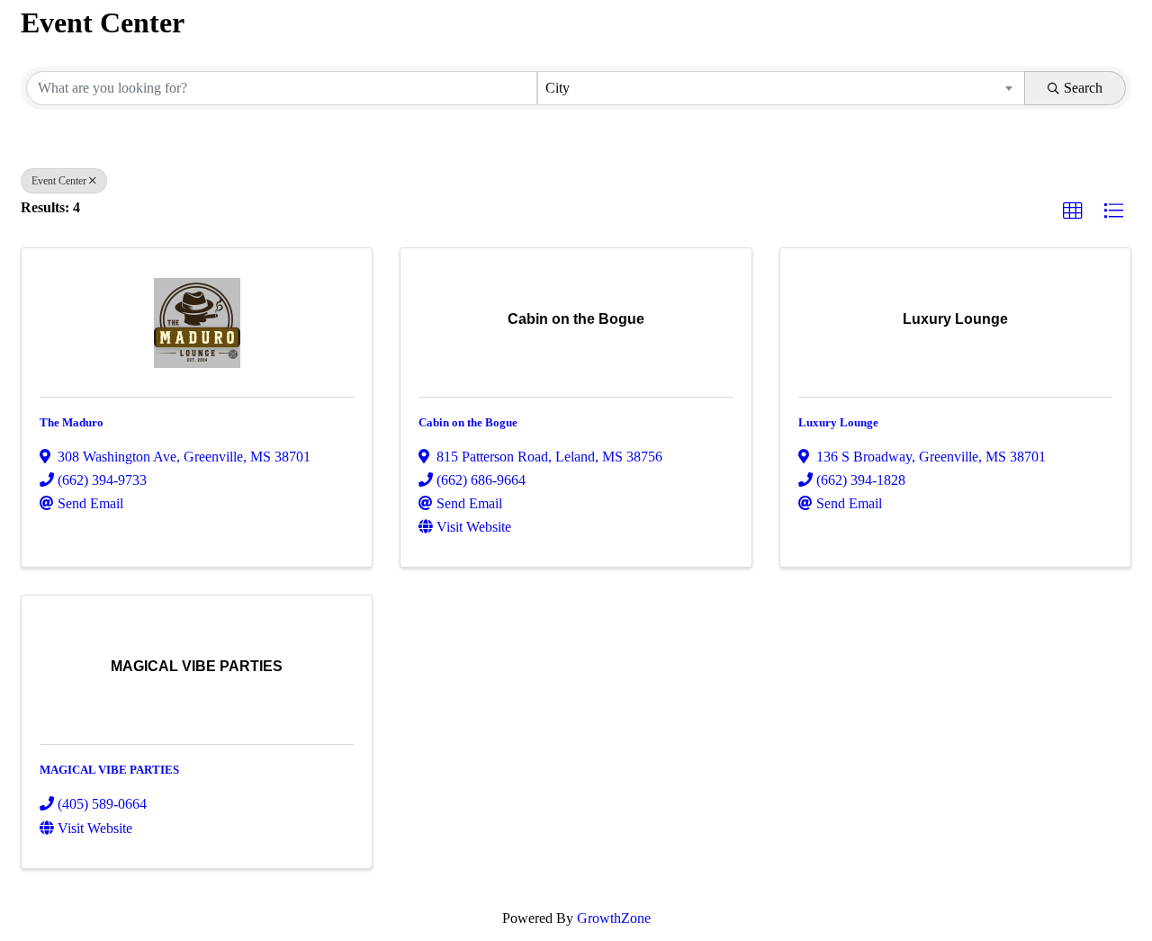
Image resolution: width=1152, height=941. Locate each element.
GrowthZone (614, 918)
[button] (1073, 211)
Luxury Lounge (838, 422)
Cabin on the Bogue (468, 422)
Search (1083, 87)
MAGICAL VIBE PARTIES (109, 769)
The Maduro (72, 422)
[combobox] (781, 88)
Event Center (59, 181)
